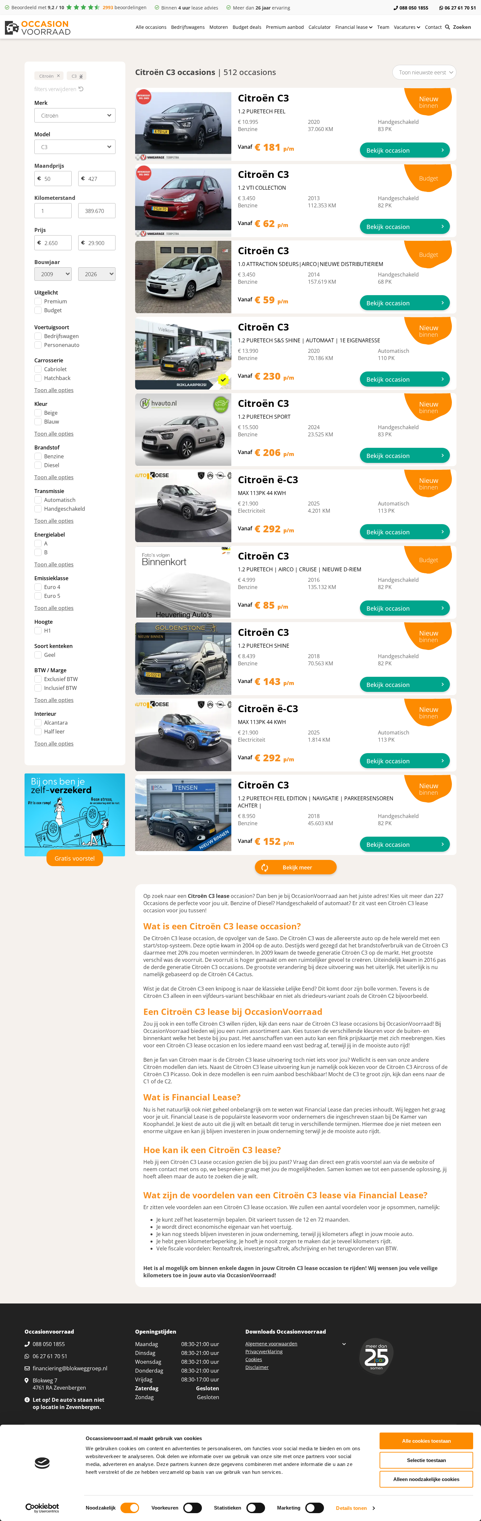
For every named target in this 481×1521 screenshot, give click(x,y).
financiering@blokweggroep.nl (70, 1368)
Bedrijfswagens (188, 27)
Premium (55, 301)
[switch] (192, 1508)
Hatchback (57, 378)
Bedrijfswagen (61, 336)
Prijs (40, 230)
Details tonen (351, 1508)
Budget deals (247, 27)
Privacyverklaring (264, 1351)
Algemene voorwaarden (271, 1343)
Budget (53, 310)
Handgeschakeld (64, 508)
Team (383, 27)
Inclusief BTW (60, 688)
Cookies (253, 1359)
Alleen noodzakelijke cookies (426, 1479)
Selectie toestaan (426, 1460)
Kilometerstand (54, 197)
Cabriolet (55, 369)
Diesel (51, 465)
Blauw (51, 421)
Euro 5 (52, 595)
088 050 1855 (414, 8)
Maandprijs (49, 165)
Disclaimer (257, 1367)
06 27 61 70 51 (460, 8)
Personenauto (62, 345)
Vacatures (405, 27)
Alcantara (56, 722)
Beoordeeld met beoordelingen (79, 7)
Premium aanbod (285, 27)
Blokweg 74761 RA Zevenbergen (59, 1384)
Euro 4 (52, 587)
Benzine (54, 456)
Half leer (54, 731)
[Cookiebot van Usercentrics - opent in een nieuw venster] (42, 1508)
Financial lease (352, 27)
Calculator (320, 27)
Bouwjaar (47, 262)
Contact (433, 27)
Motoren (218, 27)
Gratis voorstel (75, 858)
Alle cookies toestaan (426, 1441)
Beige (51, 412)
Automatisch (60, 500)
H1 (47, 630)
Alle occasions (151, 27)
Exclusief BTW (61, 679)
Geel (49, 654)
